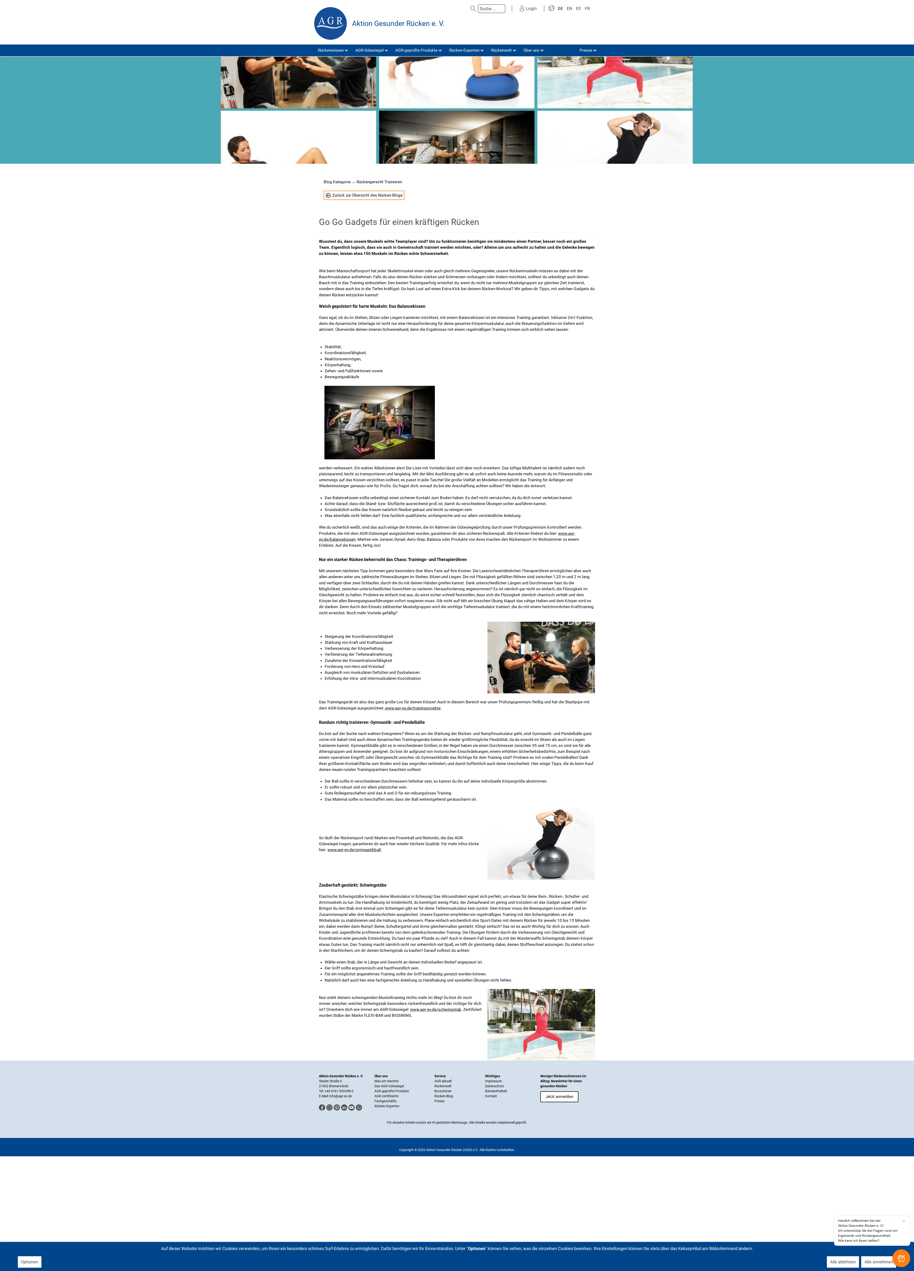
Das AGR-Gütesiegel (389, 1086)
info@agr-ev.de (340, 1096)
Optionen (29, 1261)
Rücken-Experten (386, 1106)
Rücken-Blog (443, 1096)
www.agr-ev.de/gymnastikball (354, 849)
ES (578, 8)
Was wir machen (386, 1081)
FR (587, 8)
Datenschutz (494, 1086)
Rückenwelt (443, 1086)
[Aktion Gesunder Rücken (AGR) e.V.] (330, 23)
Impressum (493, 1081)
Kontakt (491, 1096)
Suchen (473, 8)
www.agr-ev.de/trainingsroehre (412, 708)
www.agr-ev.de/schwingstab (435, 1009)
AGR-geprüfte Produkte (391, 1091)
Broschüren (443, 1091)
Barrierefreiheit (496, 1091)
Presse (439, 1101)
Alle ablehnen (843, 1261)
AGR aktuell (443, 1081)
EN (569, 8)
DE (560, 8)
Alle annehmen (878, 1261)
